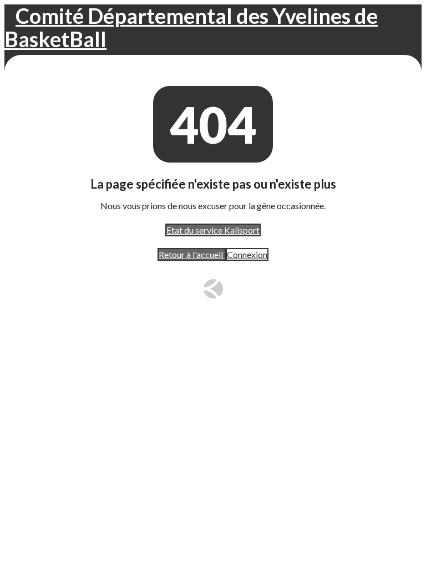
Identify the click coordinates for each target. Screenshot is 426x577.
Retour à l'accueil (192, 254)
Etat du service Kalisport (213, 230)
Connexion (247, 254)
